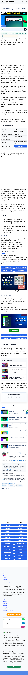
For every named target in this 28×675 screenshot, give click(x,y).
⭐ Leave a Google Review (14, 666)
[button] (22, 2)
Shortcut (21, 549)
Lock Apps (7, 543)
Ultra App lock (21, 270)
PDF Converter (7, 546)
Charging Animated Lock (20, 267)
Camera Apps (21, 531)
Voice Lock (20, 555)
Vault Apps (7, 555)
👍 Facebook (11, 485)
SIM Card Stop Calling (20, 335)
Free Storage (20, 540)
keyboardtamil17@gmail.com (8, 483)
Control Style (7, 537)
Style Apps (20, 546)
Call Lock (21, 525)
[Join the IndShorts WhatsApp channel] (27, 411)
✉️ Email (4, 485)
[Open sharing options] (27, 413)
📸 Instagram (19, 485)
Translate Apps (7, 552)
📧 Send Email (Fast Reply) (14, 614)
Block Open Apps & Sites (21, 338)
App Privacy (20, 146)
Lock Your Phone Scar (7, 270)
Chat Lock (21, 534)
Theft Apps (7, 549)
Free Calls (21, 537)
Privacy (3, 25)
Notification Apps (20, 543)
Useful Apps (20, 552)
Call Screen (7, 528)
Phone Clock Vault (7, 338)
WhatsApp (7, 558)
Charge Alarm (7, 534)
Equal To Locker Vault (7, 335)
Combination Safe (7, 267)
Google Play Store (10, 469)
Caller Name (20, 528)
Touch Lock (20, 558)
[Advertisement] (14, 55)
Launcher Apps (7, 540)
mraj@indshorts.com (18, 462)
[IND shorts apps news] (7, 2)
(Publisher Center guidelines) (17, 460)
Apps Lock (7, 525)
